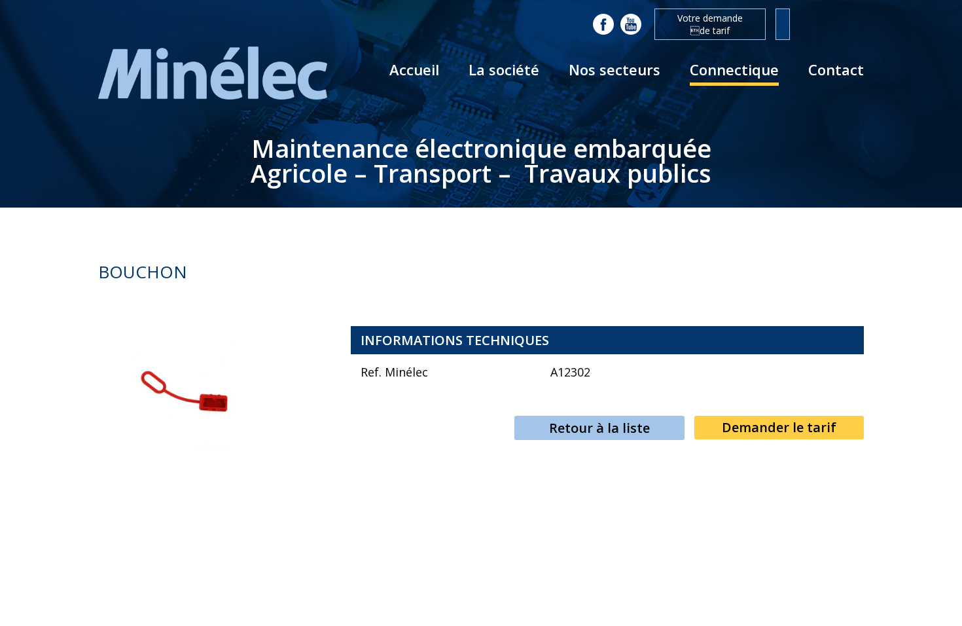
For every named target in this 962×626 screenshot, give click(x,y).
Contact (836, 69)
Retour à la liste (599, 428)
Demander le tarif (779, 427)
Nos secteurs (614, 69)
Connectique (734, 69)
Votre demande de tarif (710, 24)
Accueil (414, 69)
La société (504, 69)
